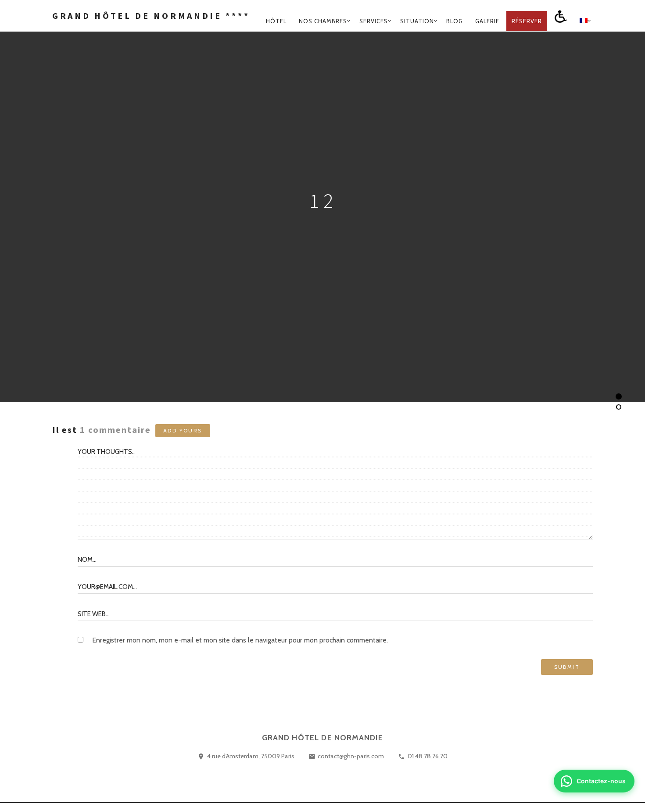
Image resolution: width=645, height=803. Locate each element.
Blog (454, 21)
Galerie (487, 21)
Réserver (527, 21)
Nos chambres (323, 21)
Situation (417, 21)
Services (373, 21)
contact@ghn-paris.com (351, 756)
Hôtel (276, 21)
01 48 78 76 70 (428, 756)
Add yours (182, 430)
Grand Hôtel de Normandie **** (151, 15)
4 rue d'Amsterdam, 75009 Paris (250, 756)
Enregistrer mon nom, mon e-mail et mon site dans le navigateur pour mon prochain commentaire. (240, 640)
